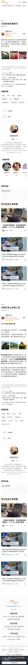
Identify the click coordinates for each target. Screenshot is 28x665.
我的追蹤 (10, 629)
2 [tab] (13, 11)
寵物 (25, 79)
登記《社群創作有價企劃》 (19, 75)
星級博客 (21, 616)
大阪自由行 (5, 102)
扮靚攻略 (5, 81)
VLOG (9, 616)
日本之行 (10, 417)
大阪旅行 (16, 99)
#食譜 (18, 636)
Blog (12, 648)
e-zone (16, 648)
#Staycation (11, 639)
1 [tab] (10, 11)
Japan (22, 420)
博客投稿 (17, 619)
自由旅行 (4, 99)
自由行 (19, 95)
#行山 (9, 636)
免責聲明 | (11, 650)
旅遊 (2, 21)
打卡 (10, 79)
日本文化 (22, 102)
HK (15, 646)
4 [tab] (17, 11)
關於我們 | (5, 650)
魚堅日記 (6, 172)
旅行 (13, 95)
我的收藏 (20, 626)
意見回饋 (10, 619)
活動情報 (11, 81)
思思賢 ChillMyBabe (16, 172)
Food (24, 646)
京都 (3, 414)
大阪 (3, 95)
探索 (4, 616)
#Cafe (23, 636)
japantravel (6, 424)
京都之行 (17, 417)
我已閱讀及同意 (14, 662)
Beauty (19, 646)
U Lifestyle (5, 646)
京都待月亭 (8, 31)
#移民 (18, 639)
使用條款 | (17, 650)
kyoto (14, 414)
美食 (17, 79)
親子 (21, 79)
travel (10, 420)
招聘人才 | (12, 651)
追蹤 (24, 34)
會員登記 (24, 2)
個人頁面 (7, 626)
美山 (8, 414)
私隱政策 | (23, 650)
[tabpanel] (14, 9)
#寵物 (5, 636)
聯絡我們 (17, 651)
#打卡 (14, 636)
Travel (11, 646)
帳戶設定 (14, 626)
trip (16, 420)
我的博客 (17, 629)
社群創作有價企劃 (7, 6)
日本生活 (14, 102)
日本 (8, 95)
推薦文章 (14, 616)
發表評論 (6, 191)
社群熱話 (18, 6)
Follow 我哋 (9, 86)
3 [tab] (15, 11)
